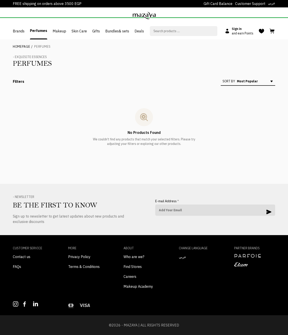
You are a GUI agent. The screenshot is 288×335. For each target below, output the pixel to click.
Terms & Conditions (84, 266)
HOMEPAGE (22, 47)
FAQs (17, 266)
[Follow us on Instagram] (15, 304)
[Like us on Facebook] (26, 304)
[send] (268, 212)
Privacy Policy (79, 256)
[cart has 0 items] (272, 31)
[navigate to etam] (254, 264)
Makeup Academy (138, 286)
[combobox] (183, 31)
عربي (271, 3)
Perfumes (42, 47)
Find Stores (133, 266)
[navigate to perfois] (254, 256)
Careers (130, 276)
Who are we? (134, 256)
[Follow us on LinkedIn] (36, 303)
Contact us (21, 256)
